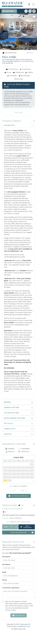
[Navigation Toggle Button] (33, 4)
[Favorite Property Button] (34, 17)
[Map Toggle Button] (26, 11)
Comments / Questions (10, 588)
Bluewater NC (25, 624)
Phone (4, 580)
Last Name (6, 564)
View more (18, 112)
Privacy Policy (12, 626)
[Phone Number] (29, 4)
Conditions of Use (23, 626)
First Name (6, 557)
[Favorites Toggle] (34, 11)
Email (4, 572)
